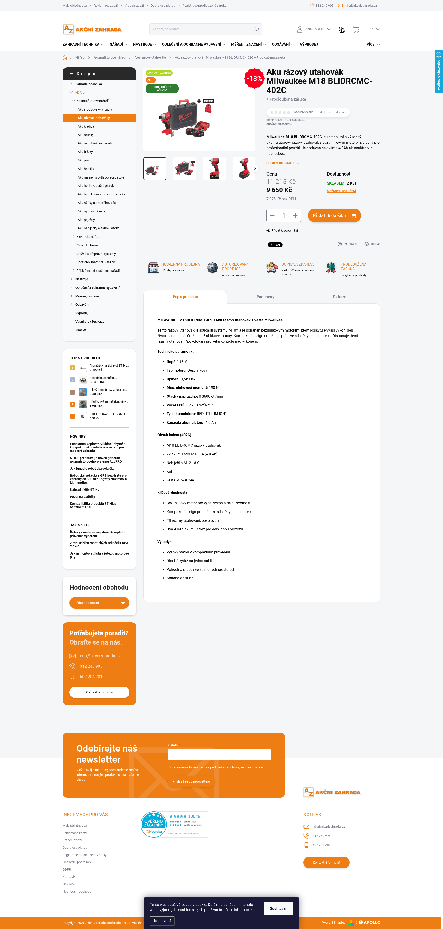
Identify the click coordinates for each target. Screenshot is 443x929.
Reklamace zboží (106, 5)
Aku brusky (86, 135)
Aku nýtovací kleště (91, 211)
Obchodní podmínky (77, 862)
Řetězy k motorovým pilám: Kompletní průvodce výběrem (98, 534)
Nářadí (80, 92)
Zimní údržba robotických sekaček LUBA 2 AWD (99, 544)
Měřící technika (87, 245)
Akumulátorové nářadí (92, 101)
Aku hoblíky (86, 169)
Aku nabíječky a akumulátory (98, 228)
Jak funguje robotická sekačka (92, 468)
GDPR (67, 869)
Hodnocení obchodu (77, 891)
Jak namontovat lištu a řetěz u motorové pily (99, 555)
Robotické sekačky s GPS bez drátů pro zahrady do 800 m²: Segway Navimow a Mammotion (98, 479)
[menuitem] (84, 44)
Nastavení (162, 921)
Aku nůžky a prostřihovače (97, 203)
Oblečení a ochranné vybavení (97, 288)
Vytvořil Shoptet (333, 922)
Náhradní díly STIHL (84, 489)
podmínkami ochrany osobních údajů (236, 767)
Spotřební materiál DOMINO (96, 262)
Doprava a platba (163, 5)
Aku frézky (85, 152)
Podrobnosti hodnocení (331, 112)
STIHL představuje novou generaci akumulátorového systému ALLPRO (96, 459)
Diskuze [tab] (339, 297)
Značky (80, 330)
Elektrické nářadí (88, 237)
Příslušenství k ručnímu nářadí (98, 270)
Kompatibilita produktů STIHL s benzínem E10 (93, 505)
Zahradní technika (88, 84)
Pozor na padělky (82, 497)
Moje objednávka (75, 5)
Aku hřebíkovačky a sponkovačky (101, 194)
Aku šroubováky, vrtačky (95, 109)
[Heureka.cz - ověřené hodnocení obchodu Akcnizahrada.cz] (175, 824)
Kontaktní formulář (99, 692)
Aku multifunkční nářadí (95, 143)
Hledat (256, 29)
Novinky (68, 884)
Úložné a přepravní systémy (96, 254)
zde (253, 910)
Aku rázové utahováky (94, 118)
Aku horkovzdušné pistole (96, 186)
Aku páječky (86, 220)
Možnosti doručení (341, 191)
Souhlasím (278, 908)
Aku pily (83, 160)
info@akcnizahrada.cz (100, 655)
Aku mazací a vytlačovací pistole (101, 177)
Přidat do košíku (329, 215)
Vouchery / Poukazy (89, 321)
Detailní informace (280, 163)
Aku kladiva (86, 126)
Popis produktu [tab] (185, 297)
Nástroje (81, 279)
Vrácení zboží (134, 5)
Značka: (279, 123)
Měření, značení (87, 296)
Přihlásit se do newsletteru (191, 781)
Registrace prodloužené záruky (204, 5)
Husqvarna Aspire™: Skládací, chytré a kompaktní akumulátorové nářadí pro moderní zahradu (98, 447)
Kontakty (69, 876)
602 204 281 (91, 676)
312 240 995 (91, 666)
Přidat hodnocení (86, 603)
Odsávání (82, 304)
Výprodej (82, 313)
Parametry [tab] (265, 297)
